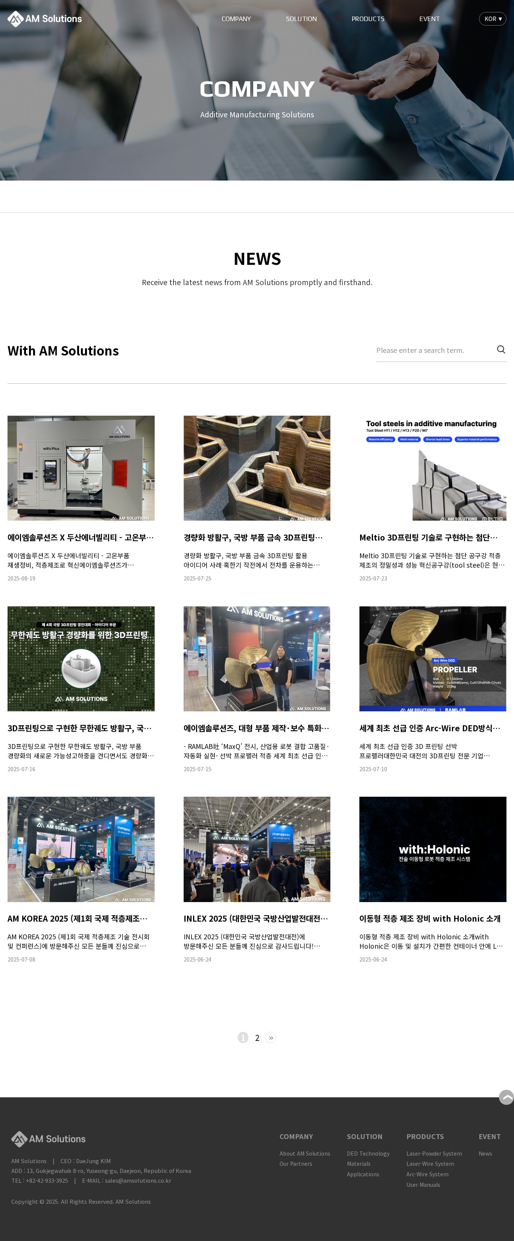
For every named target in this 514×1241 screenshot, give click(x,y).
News (485, 1153)
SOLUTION (301, 19)
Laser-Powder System (434, 1153)
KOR (490, 18)
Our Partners (296, 1163)
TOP (506, 1097)
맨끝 (270, 1037)
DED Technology (368, 1153)
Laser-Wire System (430, 1163)
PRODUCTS (368, 19)
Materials (359, 1163)
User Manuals (423, 1184)
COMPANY (236, 19)
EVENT (430, 19)
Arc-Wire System (427, 1174)
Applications (363, 1174)
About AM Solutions (305, 1153)
